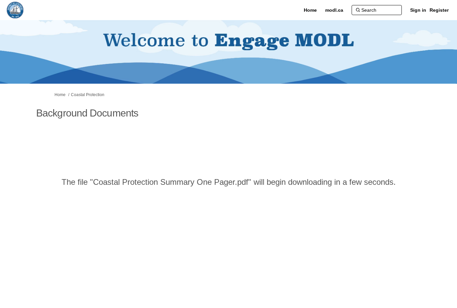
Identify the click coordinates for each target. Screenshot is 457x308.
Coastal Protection (87, 94)
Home (60, 94)
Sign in (418, 10)
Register (439, 10)
